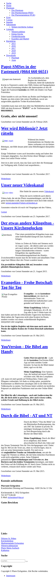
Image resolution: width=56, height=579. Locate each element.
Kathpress (5, 550)
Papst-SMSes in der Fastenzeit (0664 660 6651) (24, 69)
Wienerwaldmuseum (9, 545)
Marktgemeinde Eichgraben (12, 543)
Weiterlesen (6, 178)
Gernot (4, 212)
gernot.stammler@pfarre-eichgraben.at (21, 203)
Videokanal (49, 191)
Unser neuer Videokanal (22, 185)
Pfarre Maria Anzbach (10, 548)
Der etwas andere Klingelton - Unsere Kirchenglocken (27, 225)
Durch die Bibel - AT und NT (26, 415)
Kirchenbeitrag (7, 541)
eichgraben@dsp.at (16, 497)
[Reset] (27, 561)
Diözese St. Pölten (8, 538)
